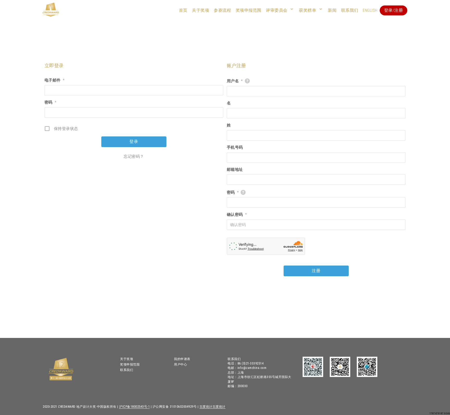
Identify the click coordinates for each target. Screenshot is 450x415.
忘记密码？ (134, 156)
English (370, 10)
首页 (183, 10)
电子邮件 (55, 80)
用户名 (235, 81)
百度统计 (206, 406)
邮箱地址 (235, 169)
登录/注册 (393, 10)
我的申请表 (182, 359)
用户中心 (180, 364)
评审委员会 (277, 10)
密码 (51, 102)
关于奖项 (200, 10)
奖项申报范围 (248, 10)
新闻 (332, 10)
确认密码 (237, 214)
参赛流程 (222, 10)
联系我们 (349, 10)
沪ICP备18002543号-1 (134, 406)
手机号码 (235, 147)
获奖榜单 (307, 10)
